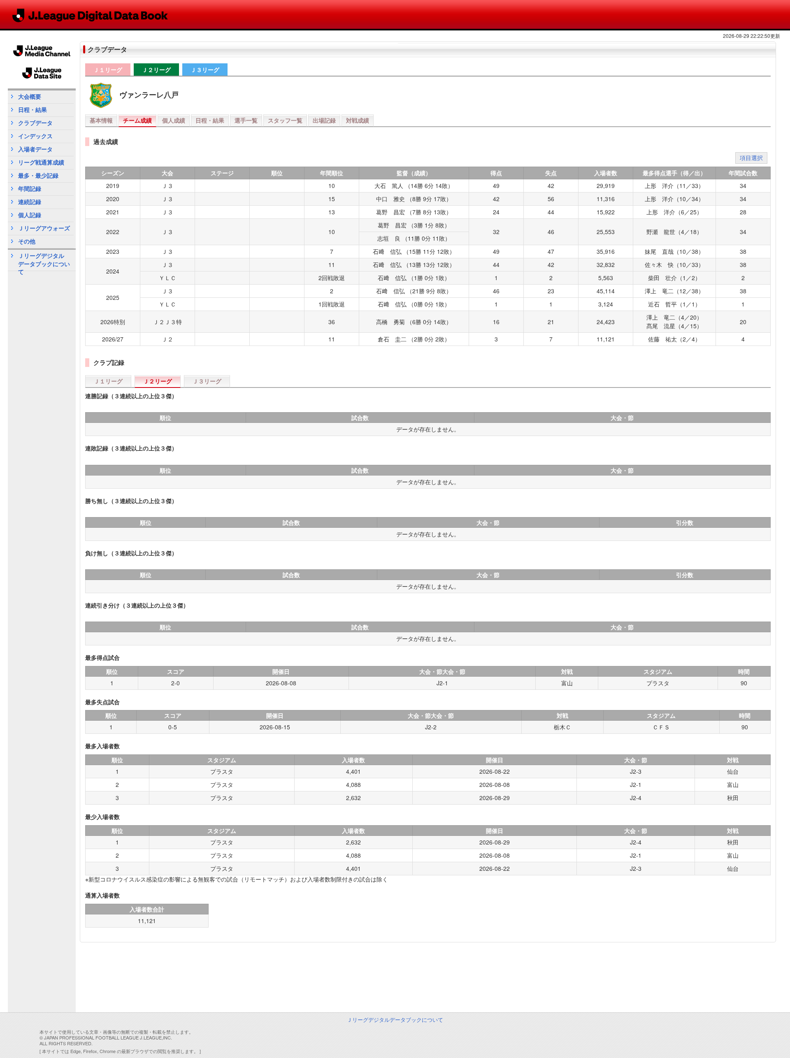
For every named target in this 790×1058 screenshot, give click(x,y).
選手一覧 (246, 120)
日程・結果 (209, 120)
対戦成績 (357, 120)
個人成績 (173, 120)
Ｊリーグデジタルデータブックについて (44, 261)
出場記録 (324, 120)
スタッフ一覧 (285, 120)
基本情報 (101, 120)
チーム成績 (137, 120)
